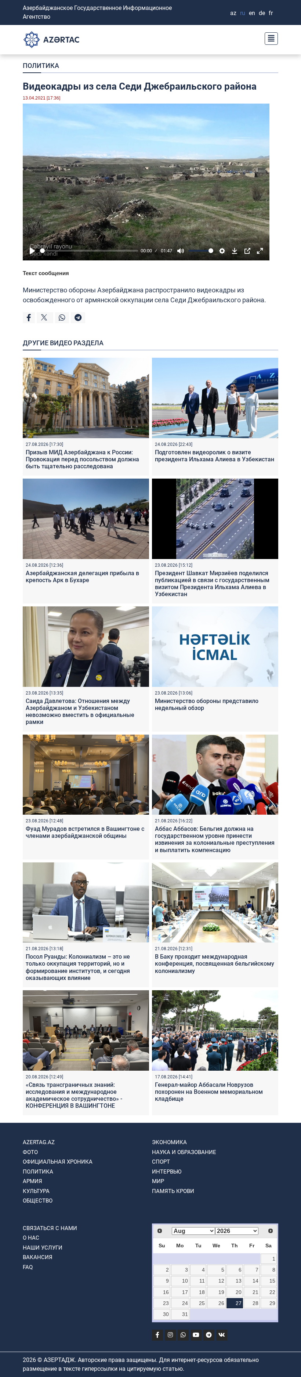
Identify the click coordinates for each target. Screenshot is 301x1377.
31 (185, 1314)
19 (221, 1292)
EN (252, 13)
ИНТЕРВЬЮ (166, 1171)
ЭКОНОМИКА (169, 1142)
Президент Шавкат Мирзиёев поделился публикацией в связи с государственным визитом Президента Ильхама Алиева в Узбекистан (212, 584)
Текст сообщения (46, 273)
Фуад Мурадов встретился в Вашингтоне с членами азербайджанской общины (85, 832)
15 (272, 1281)
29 (272, 1303)
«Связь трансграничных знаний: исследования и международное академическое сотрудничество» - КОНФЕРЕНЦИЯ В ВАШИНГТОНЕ (74, 1095)
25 (202, 1303)
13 (239, 1281)
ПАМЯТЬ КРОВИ (173, 1191)
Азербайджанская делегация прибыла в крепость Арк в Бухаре (82, 577)
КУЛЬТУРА (36, 1191)
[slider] (89, 250)
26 (221, 1303)
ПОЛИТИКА (41, 65)
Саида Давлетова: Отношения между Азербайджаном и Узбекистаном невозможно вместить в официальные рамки (80, 711)
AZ (233, 13)
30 (166, 1314)
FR (271, 13)
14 (255, 1281)
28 (255, 1303)
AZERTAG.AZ (39, 1142)
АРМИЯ (32, 1181)
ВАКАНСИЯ (37, 1257)
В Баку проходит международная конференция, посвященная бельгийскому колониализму (214, 963)
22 (272, 1292)
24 (185, 1303)
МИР (158, 1181)
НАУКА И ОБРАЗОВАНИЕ (184, 1152)
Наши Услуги (42, 1247)
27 (239, 1303)
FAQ (28, 1267)
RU (242, 13)
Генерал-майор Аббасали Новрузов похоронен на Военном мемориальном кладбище (209, 1091)
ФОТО (30, 1152)
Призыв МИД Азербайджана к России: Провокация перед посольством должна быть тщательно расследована (82, 459)
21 (255, 1292)
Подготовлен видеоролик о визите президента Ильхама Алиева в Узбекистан (214, 456)
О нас (31, 1237)
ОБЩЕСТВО (37, 1200)
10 (185, 1281)
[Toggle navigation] (269, 38)
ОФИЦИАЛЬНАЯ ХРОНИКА (58, 1161)
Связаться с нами (50, 1228)
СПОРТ (161, 1161)
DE (262, 13)
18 (202, 1292)
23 (166, 1303)
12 (221, 1281)
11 (202, 1281)
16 (166, 1292)
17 (185, 1292)
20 (239, 1292)
